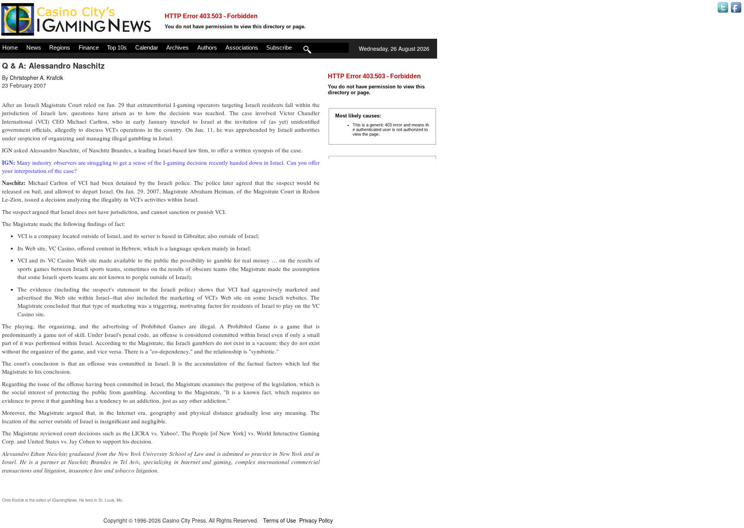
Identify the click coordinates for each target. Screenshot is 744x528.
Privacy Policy (316, 520)
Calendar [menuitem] (146, 47)
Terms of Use (279, 520)
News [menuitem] (33, 47)
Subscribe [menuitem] (279, 47)
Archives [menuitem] (177, 47)
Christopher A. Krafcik (36, 77)
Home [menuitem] (10, 47)
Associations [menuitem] (242, 47)
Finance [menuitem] (89, 47)
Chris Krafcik (13, 500)
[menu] (174, 48)
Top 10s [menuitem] (117, 47)
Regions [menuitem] (59, 47)
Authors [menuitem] (207, 47)
